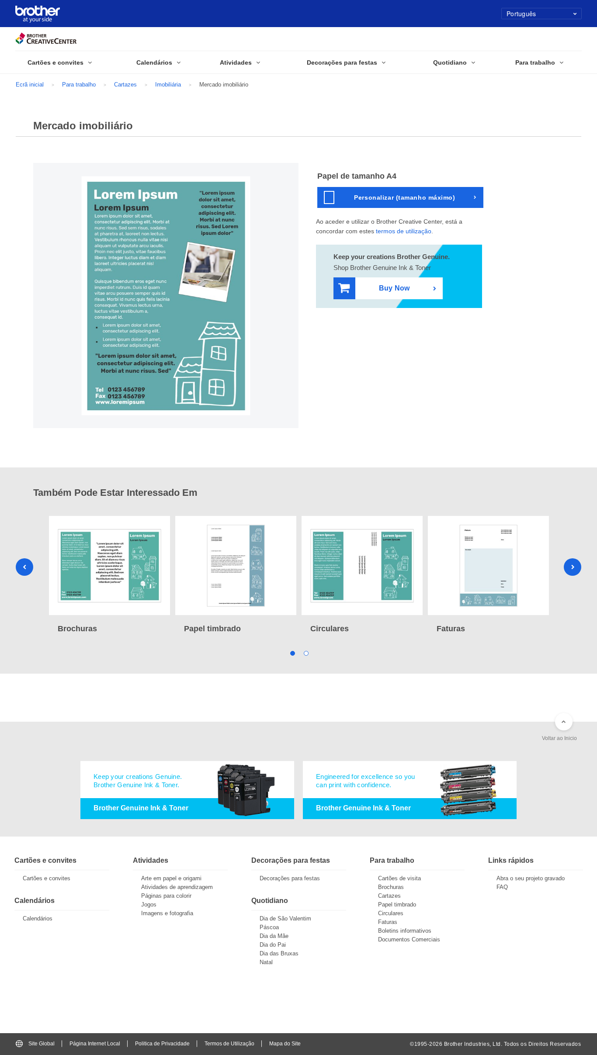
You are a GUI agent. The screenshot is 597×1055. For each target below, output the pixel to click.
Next (572, 567)
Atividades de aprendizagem (177, 887)
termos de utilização (403, 231)
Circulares (390, 913)
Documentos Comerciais (409, 939)
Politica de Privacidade (162, 1044)
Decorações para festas (290, 878)
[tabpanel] (109, 575)
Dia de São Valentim (285, 918)
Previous (24, 567)
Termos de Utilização (229, 1044)
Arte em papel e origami (171, 878)
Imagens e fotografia (167, 913)
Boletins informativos (404, 930)
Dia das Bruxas (279, 953)
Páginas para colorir (166, 895)
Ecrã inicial (30, 84)
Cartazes (125, 84)
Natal (266, 962)
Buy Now (394, 288)
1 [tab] (291, 652)
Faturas (387, 922)
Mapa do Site (285, 1044)
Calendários (37, 918)
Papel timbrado (397, 904)
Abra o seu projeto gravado (530, 878)
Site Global (41, 1044)
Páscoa (269, 927)
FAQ (502, 887)
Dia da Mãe (274, 936)
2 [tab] (305, 652)
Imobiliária (168, 84)
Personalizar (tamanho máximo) (404, 197)
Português (521, 13)
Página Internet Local (94, 1044)
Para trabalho (79, 84)
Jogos (148, 904)
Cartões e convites (46, 878)
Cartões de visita (399, 878)
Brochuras (391, 887)
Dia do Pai (273, 944)
